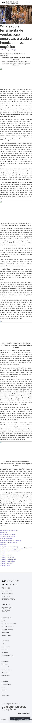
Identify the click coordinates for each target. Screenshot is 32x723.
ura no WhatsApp (12, 547)
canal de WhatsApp (6, 538)
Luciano (29, 548)
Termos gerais (5, 632)
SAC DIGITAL (4, 50)
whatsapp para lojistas (7, 561)
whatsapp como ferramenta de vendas (10, 552)
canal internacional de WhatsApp (10, 540)
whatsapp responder (6, 563)
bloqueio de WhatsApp (7, 536)
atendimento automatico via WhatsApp (9, 531)
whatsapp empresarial (7, 557)
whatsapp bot (4, 549)
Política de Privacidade (8, 627)
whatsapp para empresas (8, 559)
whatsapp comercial (16, 549)
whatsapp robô (5, 565)
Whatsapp (13, 50)
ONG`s (4, 621)
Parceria (7, 655)
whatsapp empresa (6, 555)
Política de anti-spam (7, 629)
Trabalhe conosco (6, 635)
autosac (12, 534)
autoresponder (4, 534)
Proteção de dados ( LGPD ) (9, 624)
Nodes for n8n (5, 675)
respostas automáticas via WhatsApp (8, 544)
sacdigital (3, 547)
